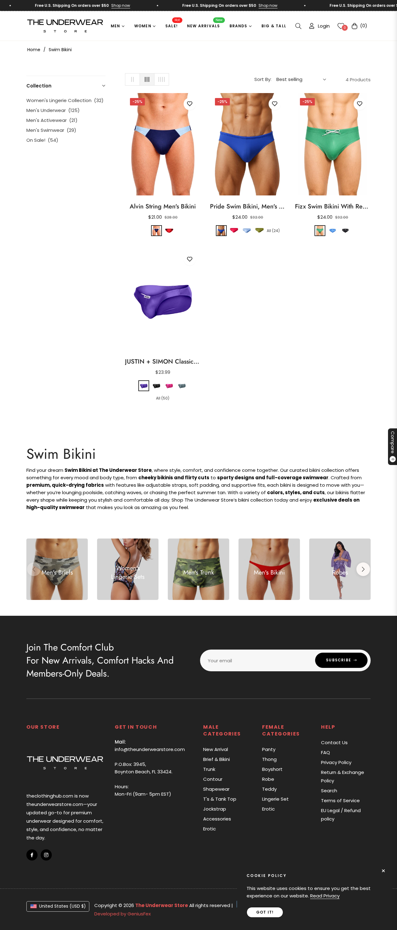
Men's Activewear (52, 120)
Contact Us (334, 742)
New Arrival (215, 749)
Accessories (217, 819)
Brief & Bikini (216, 759)
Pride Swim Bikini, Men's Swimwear (248, 206)
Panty (268, 749)
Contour (212, 779)
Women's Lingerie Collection (65, 100)
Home (33, 50)
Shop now (110, 5)
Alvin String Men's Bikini (163, 206)
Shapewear (216, 789)
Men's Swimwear (51, 130)
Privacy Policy (336, 762)
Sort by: (262, 79)
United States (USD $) (62, 906)
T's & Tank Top (219, 799)
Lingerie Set (275, 799)
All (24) (273, 230)
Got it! (265, 912)
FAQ (325, 752)
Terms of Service (340, 800)
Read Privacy (325, 895)
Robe (268, 779)
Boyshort (272, 769)
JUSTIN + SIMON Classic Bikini (163, 361)
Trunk (209, 769)
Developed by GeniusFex (122, 913)
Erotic (209, 828)
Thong (269, 759)
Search (329, 790)
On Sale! (42, 140)
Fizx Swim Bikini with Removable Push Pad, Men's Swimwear (333, 206)
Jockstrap (214, 809)
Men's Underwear (53, 110)
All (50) (162, 398)
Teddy (269, 789)
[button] (298, 26)
